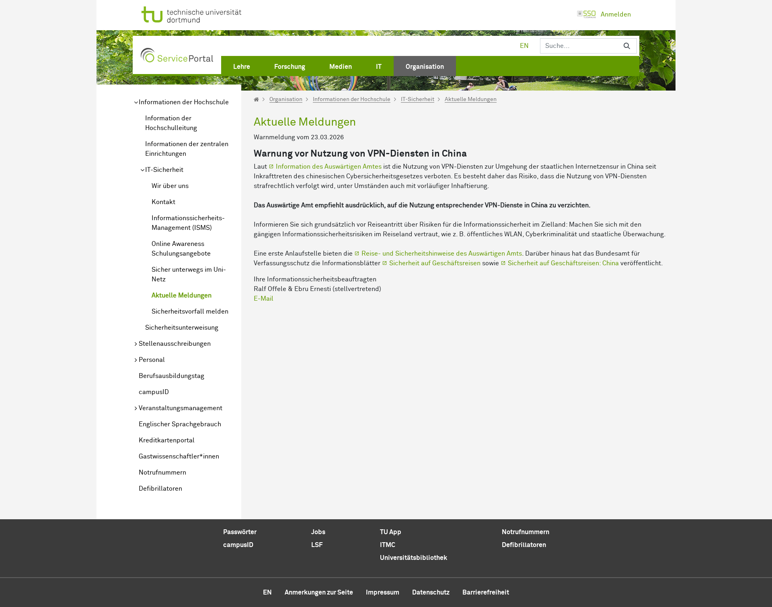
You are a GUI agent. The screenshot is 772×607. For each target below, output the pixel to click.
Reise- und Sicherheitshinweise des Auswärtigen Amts (441, 253)
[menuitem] (241, 65)
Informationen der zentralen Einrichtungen (186, 149)
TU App (390, 532)
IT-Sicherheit (164, 170)
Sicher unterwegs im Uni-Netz (189, 274)
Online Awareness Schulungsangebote (181, 249)
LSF (316, 545)
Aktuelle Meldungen (181, 295)
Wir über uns (170, 186)
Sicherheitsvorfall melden (190, 311)
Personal (152, 360)
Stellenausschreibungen (175, 344)
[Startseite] (256, 99)
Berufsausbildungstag (171, 376)
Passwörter (240, 532)
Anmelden (616, 14)
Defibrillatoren (160, 488)
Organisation (285, 99)
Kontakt (163, 202)
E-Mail (263, 298)
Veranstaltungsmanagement (180, 408)
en (524, 46)
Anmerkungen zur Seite (319, 592)
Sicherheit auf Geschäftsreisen (434, 263)
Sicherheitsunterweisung (181, 327)
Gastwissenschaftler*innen (179, 456)
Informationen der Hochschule (184, 102)
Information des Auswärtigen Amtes (329, 166)
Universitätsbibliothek (413, 558)
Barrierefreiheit (485, 592)
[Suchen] (626, 45)
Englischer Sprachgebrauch (180, 424)
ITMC (387, 545)
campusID (154, 392)
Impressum (382, 592)
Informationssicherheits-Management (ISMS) (188, 223)
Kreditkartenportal (167, 440)
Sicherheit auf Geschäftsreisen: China (563, 263)
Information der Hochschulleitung (171, 123)
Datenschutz (431, 592)
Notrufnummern (162, 472)
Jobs (318, 532)
